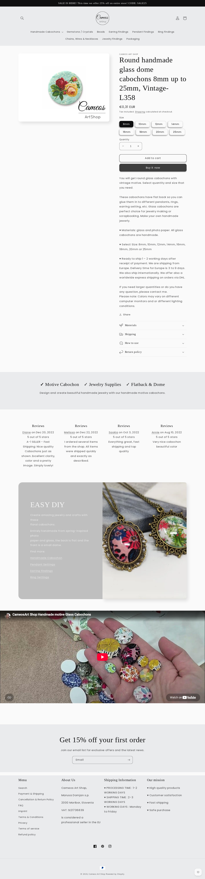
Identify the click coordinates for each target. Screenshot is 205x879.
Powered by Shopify (115, 874)
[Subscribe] (129, 760)
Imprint (22, 811)
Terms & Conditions (30, 817)
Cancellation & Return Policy (36, 799)
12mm (159, 124)
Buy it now (153, 168)
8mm (126, 124)
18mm (143, 131)
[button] (22, 18)
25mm (177, 131)
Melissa (69, 432)
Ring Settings (39, 577)
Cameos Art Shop (97, 874)
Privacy (22, 822)
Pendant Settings (42, 564)
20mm (160, 131)
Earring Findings (41, 571)
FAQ (20, 805)
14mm (175, 124)
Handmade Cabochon (46, 558)
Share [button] (126, 314)
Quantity (124, 139)
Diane (26, 432)
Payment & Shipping (31, 793)
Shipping (140, 111)
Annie (156, 432)
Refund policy (27, 834)
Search (22, 788)
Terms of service (28, 828)
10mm (142, 124)
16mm (127, 131)
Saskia (113, 432)
